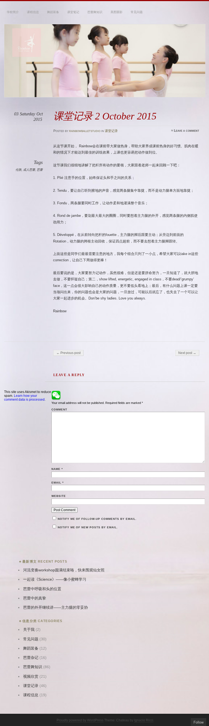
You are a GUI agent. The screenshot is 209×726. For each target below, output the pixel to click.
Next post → (187, 353)
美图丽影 (116, 12)
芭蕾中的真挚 (34, 598)
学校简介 (13, 12)
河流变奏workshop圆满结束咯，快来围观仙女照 (63, 570)
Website (58, 495)
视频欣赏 (30, 676)
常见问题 (137, 12)
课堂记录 (111, 131)
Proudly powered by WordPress (80, 720)
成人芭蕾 (29, 169)
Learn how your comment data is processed (24, 397)
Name (57, 468)
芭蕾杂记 (30, 658)
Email (57, 482)
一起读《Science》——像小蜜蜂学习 (54, 579)
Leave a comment (186, 131)
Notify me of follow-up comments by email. (97, 518)
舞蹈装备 (53, 12)
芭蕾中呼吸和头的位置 (42, 589)
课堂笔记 (73, 12)
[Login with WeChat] (56, 395)
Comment (59, 409)
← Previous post (68, 353)
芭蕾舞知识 (94, 12)
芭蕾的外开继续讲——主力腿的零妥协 (55, 607)
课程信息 (33, 12)
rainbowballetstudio (84, 131)
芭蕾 (40, 169)
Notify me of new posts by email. (88, 527)
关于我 (29, 630)
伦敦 (18, 169)
